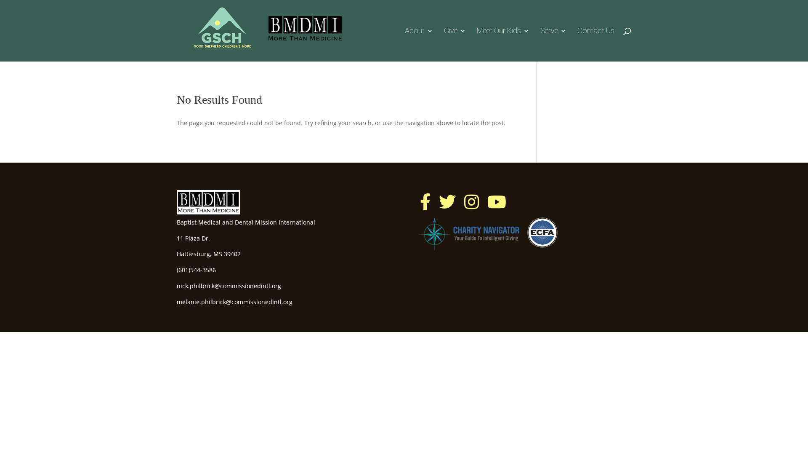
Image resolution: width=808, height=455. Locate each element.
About (415, 31)
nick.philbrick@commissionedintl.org (229, 286)
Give (450, 31)
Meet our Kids (499, 31)
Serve (549, 31)
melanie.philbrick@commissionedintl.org (234, 302)
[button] (425, 202)
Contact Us (595, 31)
